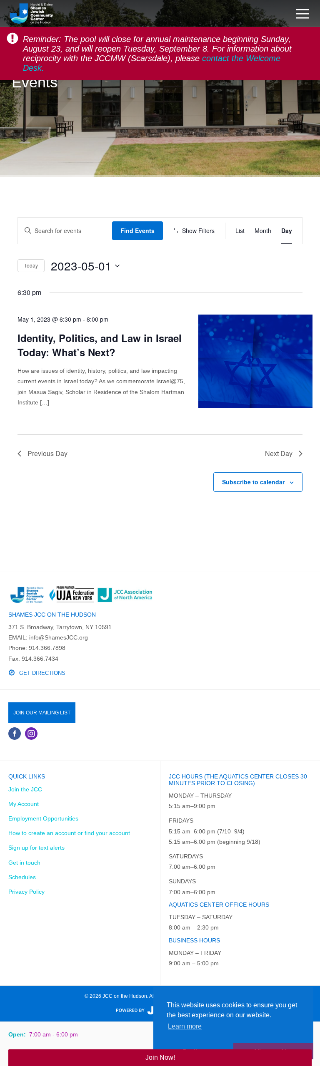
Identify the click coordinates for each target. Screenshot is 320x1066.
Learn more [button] (185, 1026)
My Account (23, 804)
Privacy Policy (26, 891)
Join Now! (160, 1057)
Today (31, 265)
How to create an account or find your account (69, 833)
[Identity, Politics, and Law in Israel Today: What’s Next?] (255, 361)
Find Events (137, 230)
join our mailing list (41, 713)
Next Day (278, 453)
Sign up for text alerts (36, 847)
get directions (42, 673)
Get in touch (24, 862)
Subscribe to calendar (253, 482)
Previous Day (48, 453)
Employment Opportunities (43, 818)
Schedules (22, 877)
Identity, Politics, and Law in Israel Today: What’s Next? (100, 345)
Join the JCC (25, 789)
